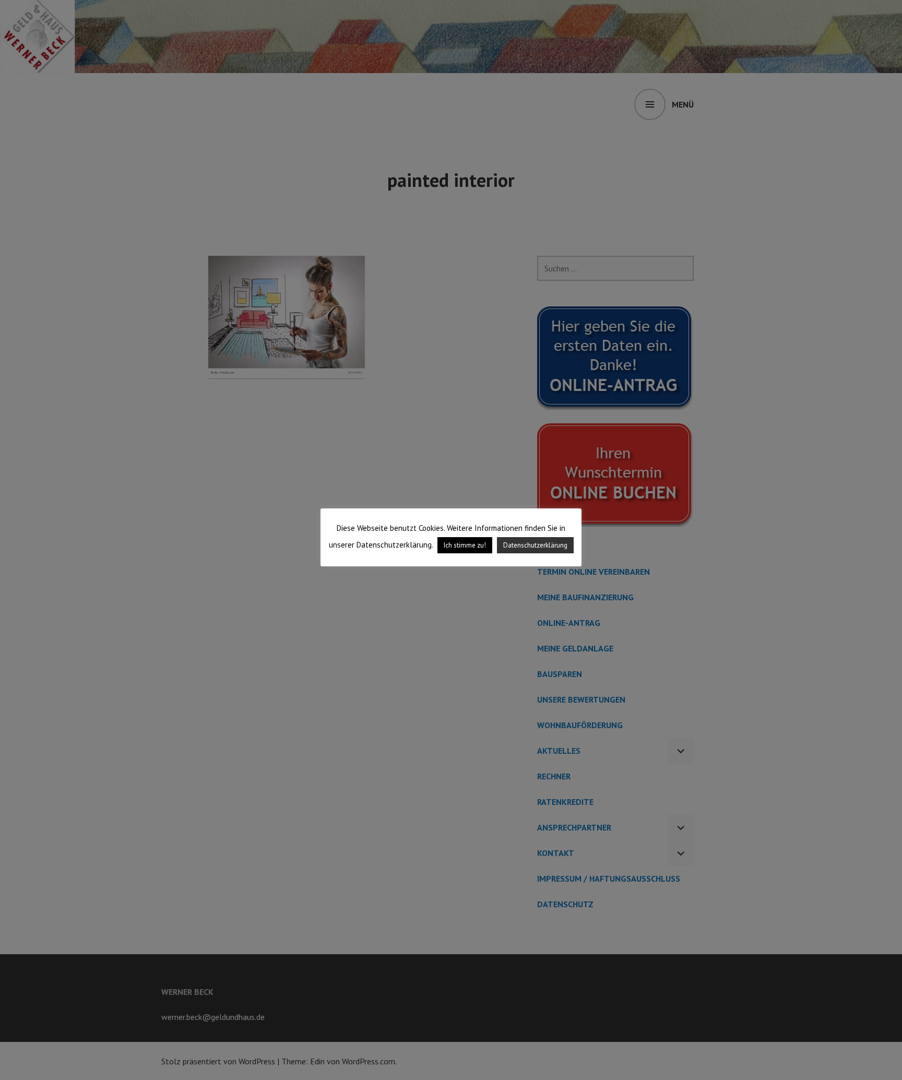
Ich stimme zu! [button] (465, 545)
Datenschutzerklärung (535, 545)
